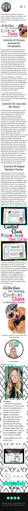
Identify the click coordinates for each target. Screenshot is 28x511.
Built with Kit (14, 488)
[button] (21, 6)
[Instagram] (15, 498)
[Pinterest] (11, 498)
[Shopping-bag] (18, 498)
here (4, 22)
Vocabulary (9, 364)
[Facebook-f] (8, 498)
